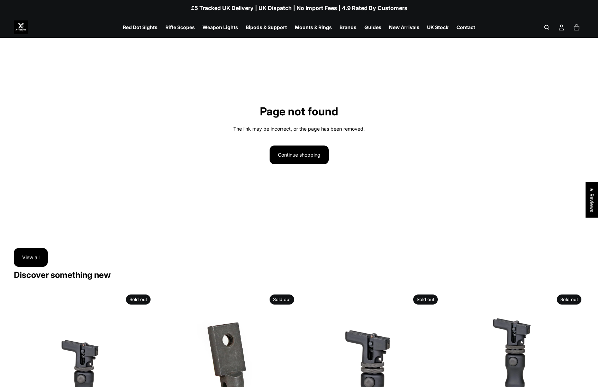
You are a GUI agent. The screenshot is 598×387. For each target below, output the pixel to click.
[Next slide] (143, 361)
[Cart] (576, 27)
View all (30, 257)
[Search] (546, 27)
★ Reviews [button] (592, 199)
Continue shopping (299, 155)
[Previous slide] (24, 361)
